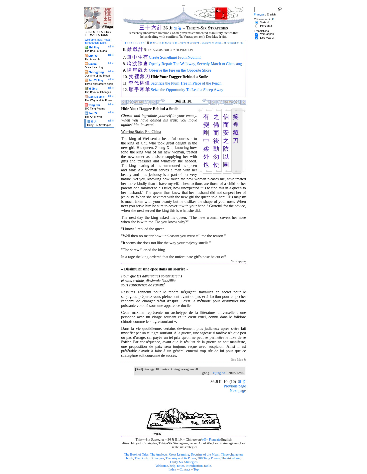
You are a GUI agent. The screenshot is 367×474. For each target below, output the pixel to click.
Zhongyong (96, 72)
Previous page (235, 386)
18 (176, 43)
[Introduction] (175, 27)
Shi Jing (93, 47)
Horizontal (266, 25)
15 (166, 43)
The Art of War (230, 458)
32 (228, 43)
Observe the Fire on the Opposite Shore (180, 70)
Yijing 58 (218, 373)
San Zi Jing (95, 80)
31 (225, 43)
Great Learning (179, 454)
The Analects (159, 454)
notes (180, 466)
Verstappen (267, 33)
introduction (194, 466)
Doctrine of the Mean (205, 454)
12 (154, 43)
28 (213, 43)
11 (151, 43)
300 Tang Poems (208, 458)
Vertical (264, 22)
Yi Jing (92, 88)
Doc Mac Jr (267, 37)
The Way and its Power (181, 458)
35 (238, 43)
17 (173, 43)
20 (185, 43)
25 (203, 43)
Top (196, 469)
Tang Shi (94, 105)
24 (197, 43)
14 (163, 43)
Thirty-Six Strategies (183, 462)
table (207, 466)
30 (219, 43)
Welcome (162, 466)
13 (160, 43)
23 (194, 43)
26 (206, 43)
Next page (238, 390)
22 (191, 43)
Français (214, 439)
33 (231, 43)
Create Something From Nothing (174, 57)
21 (188, 43)
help (173, 466)
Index (172, 469)
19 (181, 43)
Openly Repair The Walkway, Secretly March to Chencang (195, 64)
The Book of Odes (136, 454)
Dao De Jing (96, 96)
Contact (185, 469)
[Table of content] (180, 27)
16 (169, 43)
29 (216, 43)
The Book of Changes (149, 458)
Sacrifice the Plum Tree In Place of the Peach (186, 83)
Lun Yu (93, 55)
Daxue (92, 63)
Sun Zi (92, 113)
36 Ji (93, 121)
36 (241, 43)
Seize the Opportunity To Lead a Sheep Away (187, 90)
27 (209, 43)
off (204, 439)
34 (234, 43)
